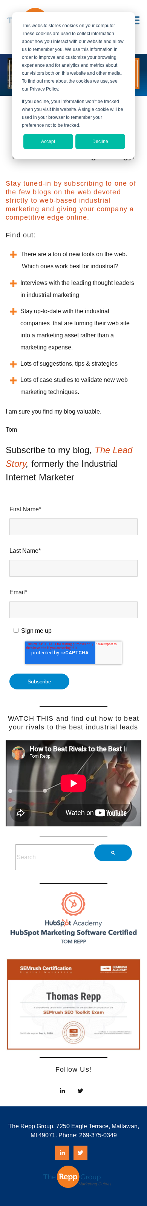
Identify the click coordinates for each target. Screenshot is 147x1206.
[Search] (113, 853)
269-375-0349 (98, 1135)
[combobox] (54, 857)
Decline (100, 141)
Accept (48, 141)
